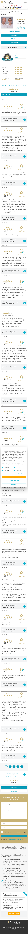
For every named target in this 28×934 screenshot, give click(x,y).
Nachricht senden (14, 836)
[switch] (15, 467)
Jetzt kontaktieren (14, 42)
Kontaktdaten (13, 47)
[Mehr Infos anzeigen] (7, 57)
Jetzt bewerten (14, 35)
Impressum (14, 928)
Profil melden (24, 850)
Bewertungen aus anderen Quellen (21, 28)
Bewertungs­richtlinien (7, 927)
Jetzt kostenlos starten (14, 913)
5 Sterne (16, 53)
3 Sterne (16, 57)
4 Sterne (16, 55)
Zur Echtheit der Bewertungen (14, 31)
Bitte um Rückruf (7, 832)
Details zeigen (21, 473)
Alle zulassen (14, 477)
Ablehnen (14, 485)
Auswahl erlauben (14, 481)
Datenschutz (22, 927)
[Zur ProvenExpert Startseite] (8, 2)
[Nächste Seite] (21, 766)
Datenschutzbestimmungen (14, 839)
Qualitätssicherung (15, 927)
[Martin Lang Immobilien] (7, 22)
